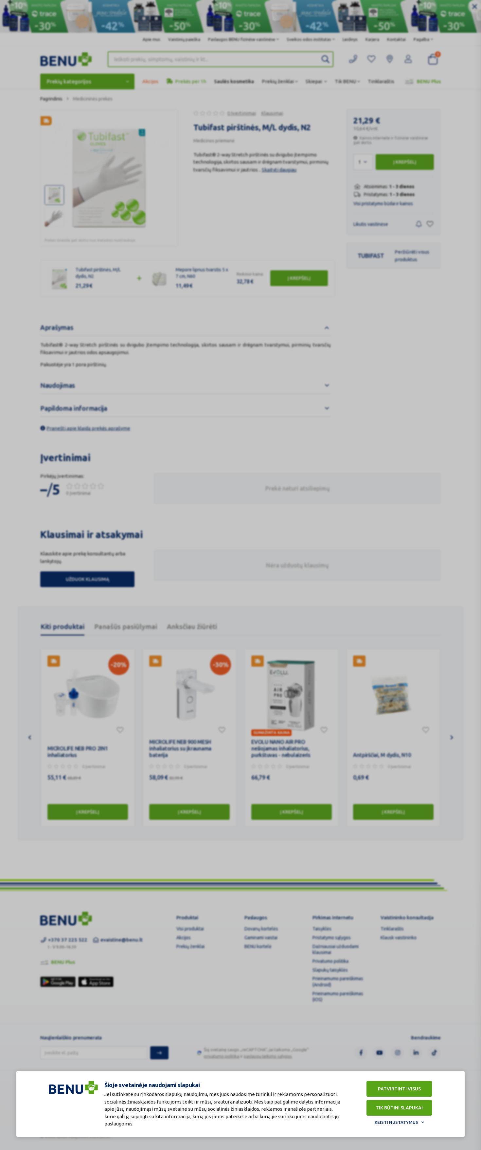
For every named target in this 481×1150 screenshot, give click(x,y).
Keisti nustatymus (396, 1122)
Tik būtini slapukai (399, 1107)
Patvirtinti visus (399, 1088)
